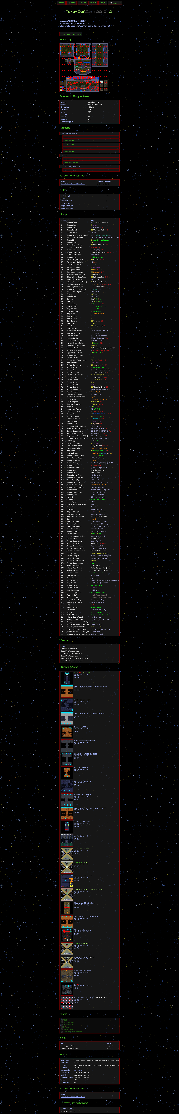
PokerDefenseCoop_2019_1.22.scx (73, 184)
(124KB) (71, 34)
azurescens (78, 1070)
